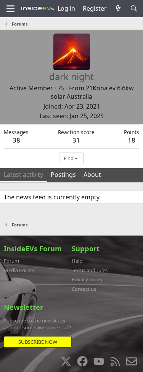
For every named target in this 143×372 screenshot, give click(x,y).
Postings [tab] (63, 174)
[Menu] (10, 8)
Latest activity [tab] (23, 174)
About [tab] (92, 174)
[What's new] (118, 8)
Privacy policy (87, 279)
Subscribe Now (37, 341)
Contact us (84, 288)
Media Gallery (19, 270)
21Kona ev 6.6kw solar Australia (92, 92)
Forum (11, 260)
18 (131, 140)
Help (77, 260)
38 (16, 140)
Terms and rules (90, 270)
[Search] (133, 8)
